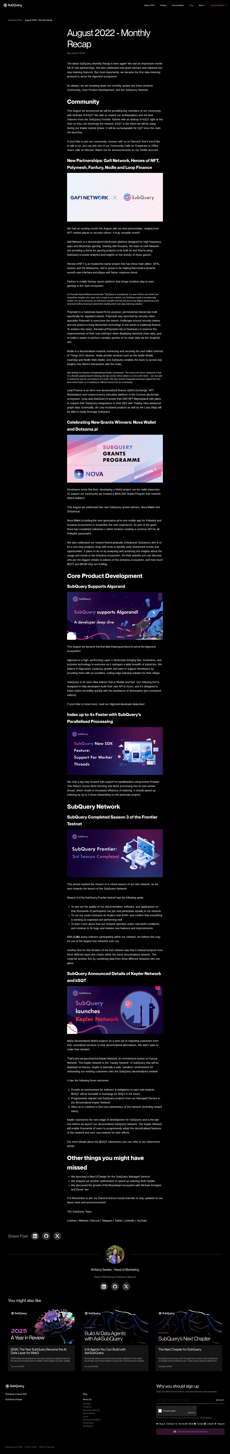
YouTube (142, 1220)
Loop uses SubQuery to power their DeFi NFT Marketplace (114, 398)
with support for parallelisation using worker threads (129, 781)
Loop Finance (75, 390)
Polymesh (73, 312)
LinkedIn (130, 1220)
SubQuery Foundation (91, 1420)
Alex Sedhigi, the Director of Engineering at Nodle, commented (95, 372)
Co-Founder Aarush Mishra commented (85, 294)
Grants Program (136, 493)
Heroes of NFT (75, 263)
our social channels (123, 1198)
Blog (85, 1394)
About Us (87, 1399)
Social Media (88, 1423)
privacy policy (205, 1418)
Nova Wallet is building (80, 520)
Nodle (70, 351)
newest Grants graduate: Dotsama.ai (116, 542)
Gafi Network (74, 241)
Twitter (118, 1220)
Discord (135, 141)
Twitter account (149, 150)
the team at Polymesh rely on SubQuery (116, 329)
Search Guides (89, 1413)
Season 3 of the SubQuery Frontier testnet (91, 897)
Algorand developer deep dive (127, 704)
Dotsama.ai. (73, 511)
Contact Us (87, 1407)
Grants (85, 1416)
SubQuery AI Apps (13, 1399)
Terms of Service (46, 1447)
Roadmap (87, 1404)
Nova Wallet (148, 507)
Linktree (72, 1220)
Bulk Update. (147, 1181)
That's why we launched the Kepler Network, (92, 1058)
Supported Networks (91, 1410)
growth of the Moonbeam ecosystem (114, 1185)
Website (83, 1220)
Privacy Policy (30, 1447)
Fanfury (71, 281)
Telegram (107, 1220)
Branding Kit (88, 1426)
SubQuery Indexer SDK (16, 1394)
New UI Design (98, 1176)
